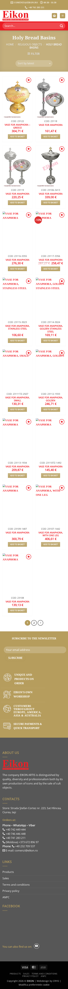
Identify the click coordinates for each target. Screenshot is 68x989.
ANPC (5, 897)
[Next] (40, 623)
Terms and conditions (16, 884)
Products (8, 872)
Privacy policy (10, 891)
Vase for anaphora (51, 124)
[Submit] (61, 26)
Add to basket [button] (17, 136)
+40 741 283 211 (15, 838)
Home (10, 44)
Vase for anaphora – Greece (17, 126)
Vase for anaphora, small (17, 399)
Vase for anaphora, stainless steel (17, 327)
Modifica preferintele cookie (34, 984)
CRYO (56, 980)
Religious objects (30, 44)
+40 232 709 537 (25, 846)
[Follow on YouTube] (36, 946)
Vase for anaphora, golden (50, 399)
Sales (5, 878)
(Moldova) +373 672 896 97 (22, 842)
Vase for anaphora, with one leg (50, 534)
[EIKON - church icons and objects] (18, 15)
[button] (54, 15)
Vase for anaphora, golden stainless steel (50, 328)
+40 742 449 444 (15, 829)
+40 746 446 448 (15, 834)
